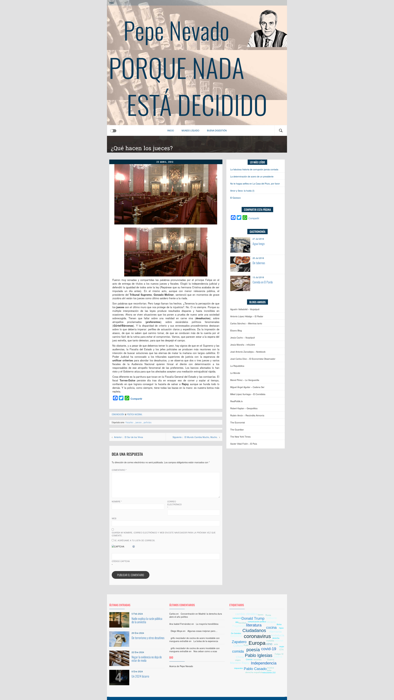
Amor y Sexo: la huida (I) (242, 190)
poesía (253, 649)
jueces (138, 422)
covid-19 (268, 648)
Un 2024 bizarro (140, 676)
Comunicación (118, 414)
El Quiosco (235, 197)
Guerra (270, 659)
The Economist (237, 422)
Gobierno (271, 618)
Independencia (263, 663)
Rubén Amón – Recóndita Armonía (247, 415)
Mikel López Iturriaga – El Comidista (247, 394)
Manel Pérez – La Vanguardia (244, 380)
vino (269, 644)
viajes (238, 660)
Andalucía (277, 635)
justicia (278, 656)
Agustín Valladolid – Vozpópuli (244, 309)
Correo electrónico (174, 504)
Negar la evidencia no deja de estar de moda (147, 659)
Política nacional (134, 414)
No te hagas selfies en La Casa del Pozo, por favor (255, 183)
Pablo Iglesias (258, 655)
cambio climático (246, 614)
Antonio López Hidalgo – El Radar (246, 316)
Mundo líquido (190, 130)
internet (279, 640)
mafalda (270, 640)
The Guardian (237, 429)
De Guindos (236, 633)
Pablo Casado (255, 669)
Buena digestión (217, 130)
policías (148, 422)
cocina (271, 627)
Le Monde (235, 372)
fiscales (129, 422)
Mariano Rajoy (239, 662)
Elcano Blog (236, 330)
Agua (281, 628)
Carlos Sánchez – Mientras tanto (246, 323)
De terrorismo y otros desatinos (148, 637)
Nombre (117, 501)
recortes (257, 659)
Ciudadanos (254, 630)
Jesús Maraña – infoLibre (242, 344)
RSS (111, 2)
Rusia (268, 615)
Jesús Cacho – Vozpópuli (242, 337)
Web (114, 518)
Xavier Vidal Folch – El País (243, 443)
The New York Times (240, 436)
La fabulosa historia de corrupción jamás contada (254, 169)
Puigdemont (239, 625)
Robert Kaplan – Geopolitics (243, 408)
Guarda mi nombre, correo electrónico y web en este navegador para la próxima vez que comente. (164, 534)
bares (260, 614)
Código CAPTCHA (121, 561)
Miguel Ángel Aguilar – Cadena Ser (247, 387)
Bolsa (279, 624)
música (270, 667)
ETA (281, 649)
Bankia (239, 666)
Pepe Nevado (176, 29)
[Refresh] (133, 546)
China (240, 657)
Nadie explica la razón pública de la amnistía (147, 620)
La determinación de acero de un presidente (251, 176)
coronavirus (257, 636)
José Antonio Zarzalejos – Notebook (247, 351)
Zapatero (239, 642)
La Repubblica (237, 365)
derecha (275, 638)
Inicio (170, 130)
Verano (271, 622)
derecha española (254, 672)
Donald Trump (252, 618)
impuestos (238, 668)
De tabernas (259, 262)
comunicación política (257, 622)
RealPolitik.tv (236, 401)
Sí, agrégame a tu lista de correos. (134, 540)
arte (276, 644)
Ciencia (249, 659)
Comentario (119, 469)
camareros (237, 618)
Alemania (275, 631)
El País (235, 630)
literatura (253, 625)
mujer (281, 647)
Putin (246, 645)
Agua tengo (259, 243)
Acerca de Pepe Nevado (181, 666)
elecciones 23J (269, 673)
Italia (269, 670)
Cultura (238, 645)
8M (236, 622)
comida (238, 651)
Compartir (136, 398)
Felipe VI (279, 654)
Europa (257, 643)
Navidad (242, 623)
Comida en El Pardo (263, 282)
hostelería (236, 635)
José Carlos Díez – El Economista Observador (252, 358)
